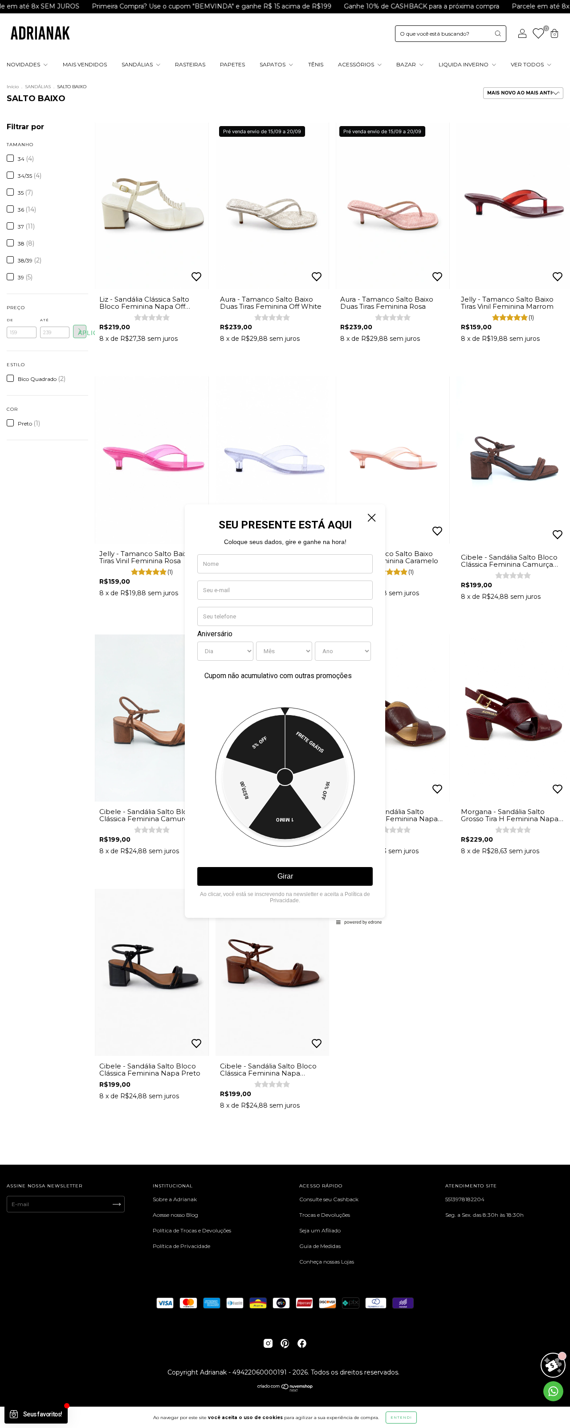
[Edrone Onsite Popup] (285, 714)
